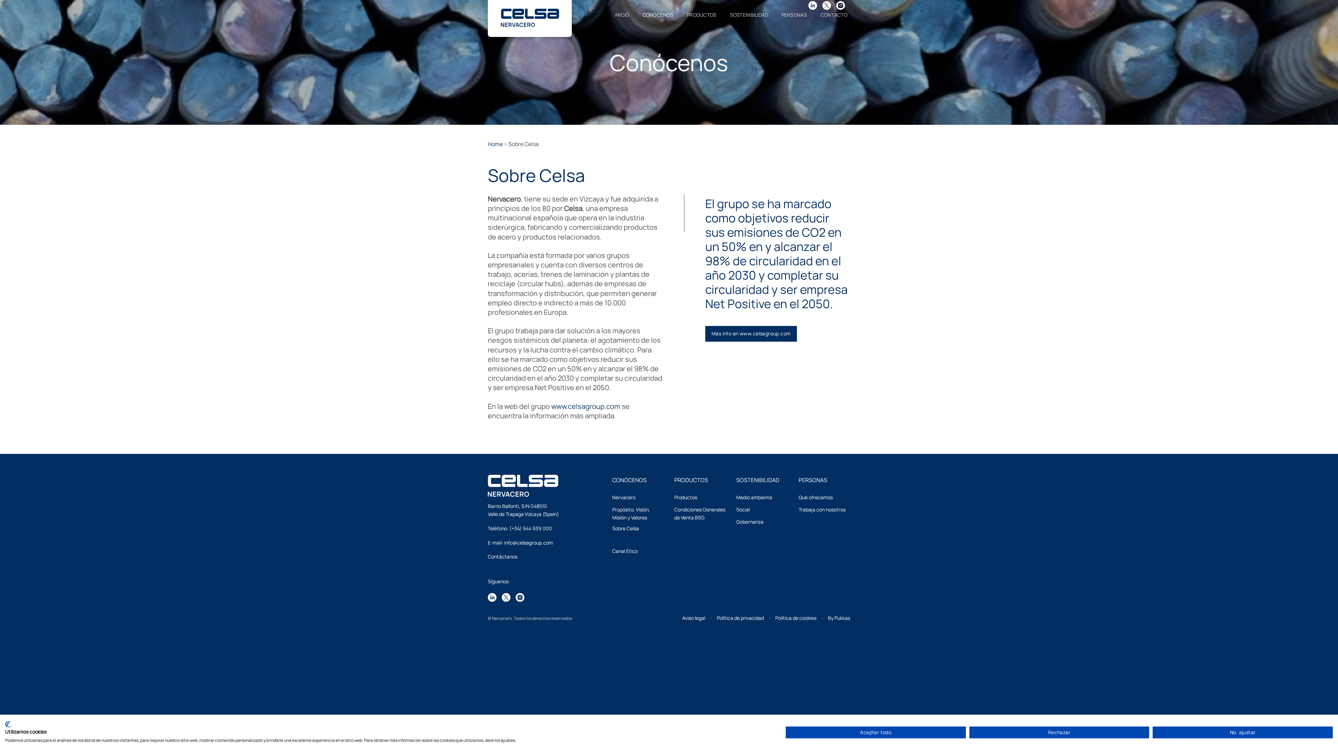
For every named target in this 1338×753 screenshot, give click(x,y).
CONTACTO (834, 15)
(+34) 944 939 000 (530, 528)
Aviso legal (693, 618)
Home (495, 144)
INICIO (622, 15)
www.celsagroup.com (585, 406)
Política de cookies (795, 618)
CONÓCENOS (658, 15)
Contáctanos (502, 556)
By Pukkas (839, 618)
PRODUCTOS (702, 15)
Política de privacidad (740, 618)
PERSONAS (794, 15)
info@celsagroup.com (528, 542)
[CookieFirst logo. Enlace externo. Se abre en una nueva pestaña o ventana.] (7, 724)
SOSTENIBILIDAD (749, 15)
